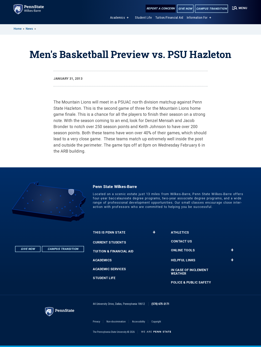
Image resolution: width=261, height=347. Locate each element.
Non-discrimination (116, 321)
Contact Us (181, 241)
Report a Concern (160, 8)
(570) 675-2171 (160, 304)
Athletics (180, 232)
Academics (117, 17)
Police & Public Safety (191, 282)
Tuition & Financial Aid (113, 251)
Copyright (156, 321)
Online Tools (183, 250)
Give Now (185, 8)
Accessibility (138, 321)
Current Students (109, 242)
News (29, 28)
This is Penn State (109, 232)
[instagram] (40, 232)
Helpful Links (183, 260)
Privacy (96, 321)
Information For (197, 17)
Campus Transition (211, 8)
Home (17, 28)
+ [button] (154, 232)
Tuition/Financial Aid (169, 17)
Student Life (143, 17)
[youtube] (58, 232)
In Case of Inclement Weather (189, 271)
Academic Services (109, 269)
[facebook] (49, 232)
